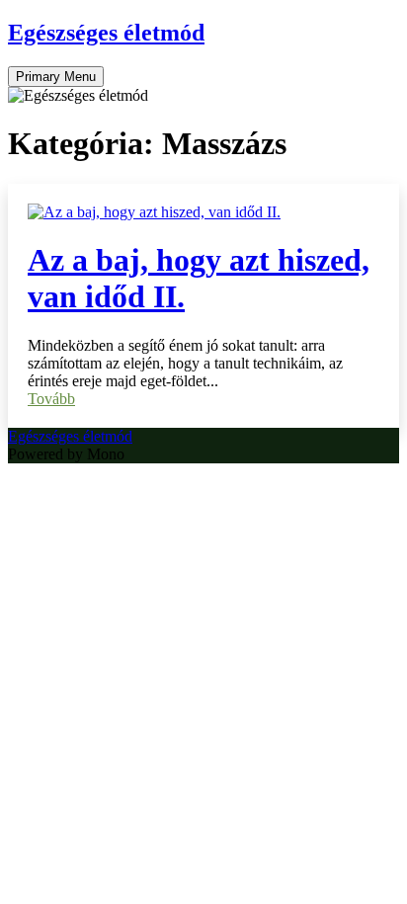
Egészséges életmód (106, 32)
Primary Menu (56, 76)
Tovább (51, 398)
